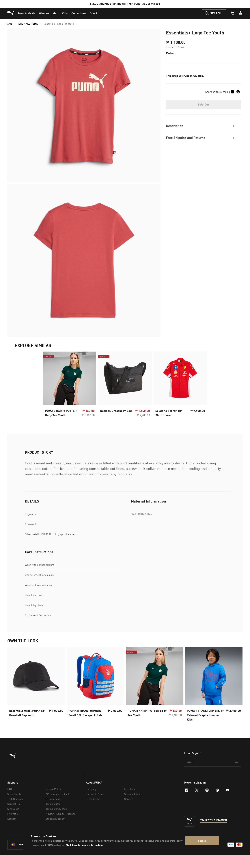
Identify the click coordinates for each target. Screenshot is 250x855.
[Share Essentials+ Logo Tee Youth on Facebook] (232, 92)
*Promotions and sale (58, 793)
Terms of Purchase (56, 808)
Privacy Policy (53, 798)
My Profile (12, 813)
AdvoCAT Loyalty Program (60, 813)
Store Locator (15, 793)
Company (91, 789)
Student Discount (55, 818)
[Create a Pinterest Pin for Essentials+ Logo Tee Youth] (238, 92)
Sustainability (132, 793)
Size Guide (13, 808)
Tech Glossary (15, 798)
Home (8, 23)
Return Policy (53, 789)
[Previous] (13, 685)
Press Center (93, 798)
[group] (36, 685)
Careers (128, 798)
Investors (129, 789)
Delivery (11, 818)
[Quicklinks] (240, 13)
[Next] (237, 685)
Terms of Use (53, 803)
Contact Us (13, 803)
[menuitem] (26, 13)
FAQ (9, 789)
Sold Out (203, 104)
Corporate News (95, 793)
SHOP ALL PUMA (28, 23)
